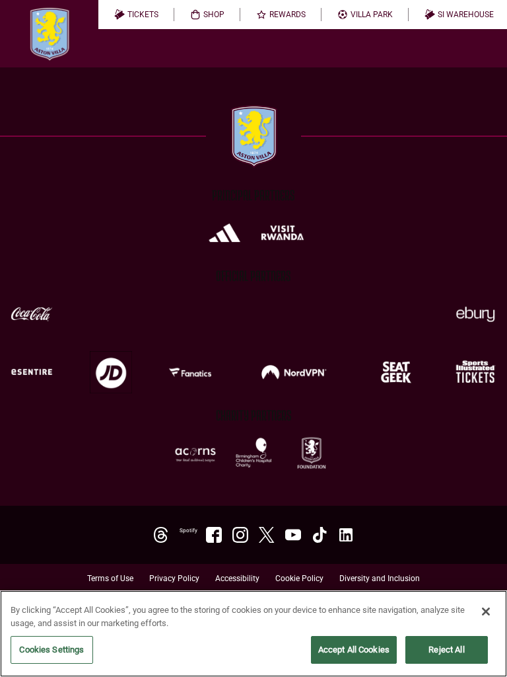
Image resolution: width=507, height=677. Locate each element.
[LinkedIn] (346, 535)
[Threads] (161, 535)
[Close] (485, 611)
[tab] (136, 14)
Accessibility (237, 579)
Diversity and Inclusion (379, 579)
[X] (267, 535)
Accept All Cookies (353, 650)
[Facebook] (214, 535)
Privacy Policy (174, 579)
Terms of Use (110, 579)
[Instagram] (240, 535)
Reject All (446, 650)
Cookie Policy (299, 579)
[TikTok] (319, 535)
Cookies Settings (51, 650)
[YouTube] (293, 535)
